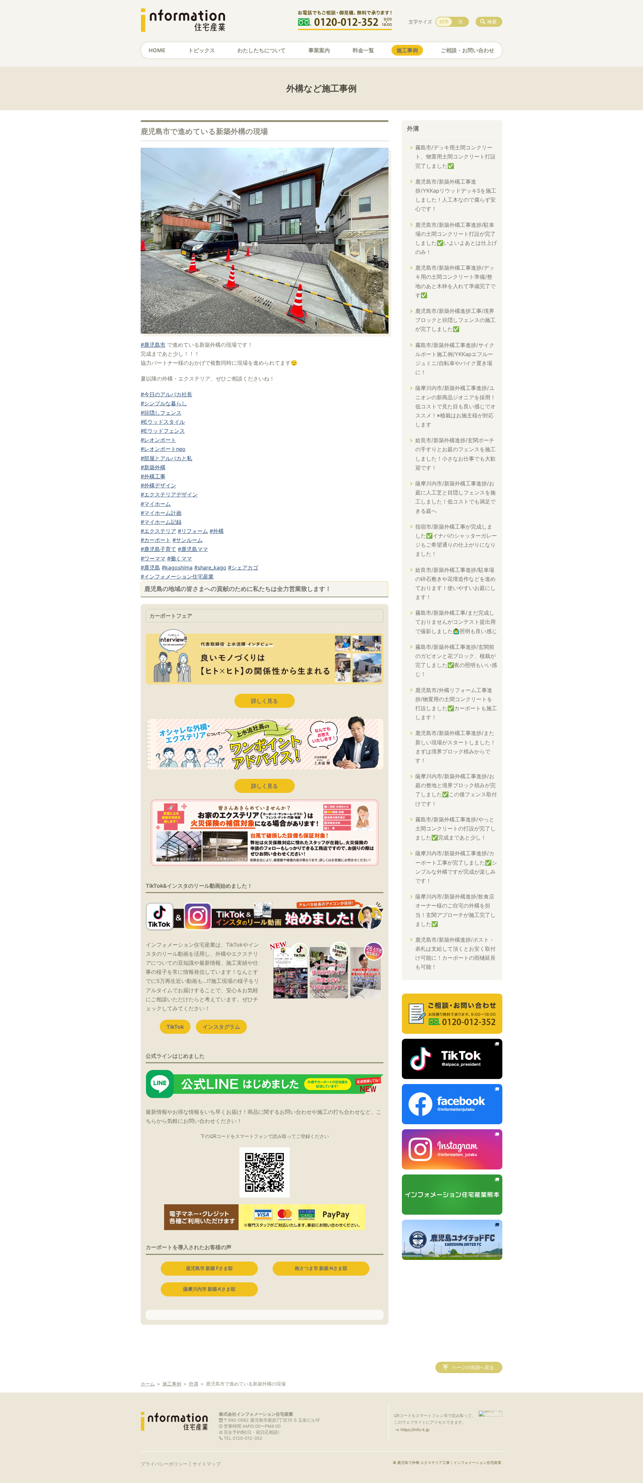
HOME (157, 50)
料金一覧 (363, 50)
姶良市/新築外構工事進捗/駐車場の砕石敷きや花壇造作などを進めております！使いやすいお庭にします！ (455, 583)
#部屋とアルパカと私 (166, 458)
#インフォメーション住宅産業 (177, 576)
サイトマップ (207, 1464)
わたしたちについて (261, 50)
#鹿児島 (150, 567)
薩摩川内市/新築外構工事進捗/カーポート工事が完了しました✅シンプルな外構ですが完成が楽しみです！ (456, 867)
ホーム (148, 1384)
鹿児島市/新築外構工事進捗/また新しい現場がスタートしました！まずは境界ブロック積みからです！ (455, 747)
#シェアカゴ (243, 567)
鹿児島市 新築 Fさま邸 (209, 1268)
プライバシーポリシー (164, 1464)
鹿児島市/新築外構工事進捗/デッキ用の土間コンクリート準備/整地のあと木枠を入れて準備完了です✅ (455, 281)
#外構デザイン (158, 485)
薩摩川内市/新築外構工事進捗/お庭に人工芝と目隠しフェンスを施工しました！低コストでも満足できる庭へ (455, 497)
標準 (444, 21)
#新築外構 (153, 467)
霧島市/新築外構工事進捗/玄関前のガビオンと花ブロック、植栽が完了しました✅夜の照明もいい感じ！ (456, 661)
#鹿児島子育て (158, 549)
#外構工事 (153, 476)
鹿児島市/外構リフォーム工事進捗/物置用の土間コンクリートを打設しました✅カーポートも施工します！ (456, 704)
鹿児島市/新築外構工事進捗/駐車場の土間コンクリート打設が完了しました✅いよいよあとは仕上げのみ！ (456, 238)
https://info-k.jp (415, 1429)
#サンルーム (187, 540)
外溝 (413, 128)
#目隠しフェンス (161, 412)
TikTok (175, 1026)
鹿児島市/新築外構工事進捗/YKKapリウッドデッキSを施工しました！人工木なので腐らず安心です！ (455, 195)
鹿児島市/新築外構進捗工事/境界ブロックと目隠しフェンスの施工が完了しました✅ (455, 320)
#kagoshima (177, 567)
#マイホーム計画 (161, 513)
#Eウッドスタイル (163, 421)
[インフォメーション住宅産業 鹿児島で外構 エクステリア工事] (183, 20)
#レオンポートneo (163, 449)
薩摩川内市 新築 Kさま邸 (209, 1289)
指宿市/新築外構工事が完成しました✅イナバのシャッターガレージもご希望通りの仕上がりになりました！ (456, 540)
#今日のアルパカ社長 (166, 394)
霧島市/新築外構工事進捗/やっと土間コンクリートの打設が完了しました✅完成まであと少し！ (455, 828)
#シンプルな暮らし (164, 403)
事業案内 (319, 50)
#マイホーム (156, 503)
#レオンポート (158, 439)
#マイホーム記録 (161, 522)
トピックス (201, 50)
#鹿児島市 (153, 344)
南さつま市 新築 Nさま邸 (321, 1268)
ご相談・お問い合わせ (467, 50)
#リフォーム (193, 531)
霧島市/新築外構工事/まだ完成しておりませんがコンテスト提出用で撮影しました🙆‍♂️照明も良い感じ (456, 621)
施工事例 (407, 50)
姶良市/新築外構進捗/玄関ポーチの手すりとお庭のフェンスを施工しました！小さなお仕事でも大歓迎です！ (455, 454)
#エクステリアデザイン (169, 494)
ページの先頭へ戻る (473, 1367)
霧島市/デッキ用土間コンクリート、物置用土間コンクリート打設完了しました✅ (455, 156)
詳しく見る (264, 700)
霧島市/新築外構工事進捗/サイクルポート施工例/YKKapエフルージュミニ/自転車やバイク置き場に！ (454, 359)
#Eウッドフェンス (163, 430)
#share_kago (210, 567)
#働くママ (179, 558)
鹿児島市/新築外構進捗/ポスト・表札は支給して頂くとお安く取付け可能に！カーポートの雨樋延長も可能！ (455, 953)
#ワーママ (153, 558)
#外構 (217, 531)
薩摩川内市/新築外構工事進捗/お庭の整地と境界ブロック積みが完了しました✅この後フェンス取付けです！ (456, 790)
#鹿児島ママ (193, 549)
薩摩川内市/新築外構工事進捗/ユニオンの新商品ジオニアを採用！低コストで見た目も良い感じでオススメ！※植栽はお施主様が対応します (455, 406)
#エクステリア (158, 531)
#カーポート (156, 540)
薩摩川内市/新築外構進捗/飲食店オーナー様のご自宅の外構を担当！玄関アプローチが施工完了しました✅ (455, 910)
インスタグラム (221, 1026)
